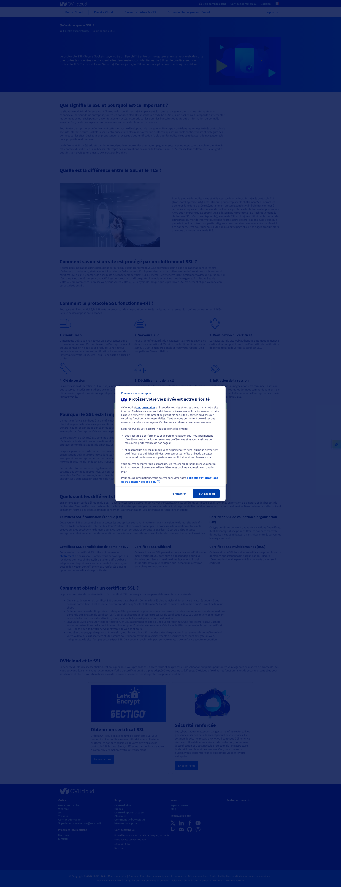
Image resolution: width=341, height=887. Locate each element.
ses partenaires (145, 407)
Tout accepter (206, 493)
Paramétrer (179, 493)
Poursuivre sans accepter (136, 393)
